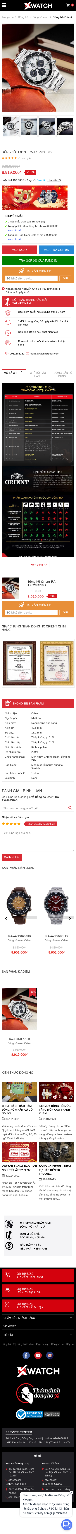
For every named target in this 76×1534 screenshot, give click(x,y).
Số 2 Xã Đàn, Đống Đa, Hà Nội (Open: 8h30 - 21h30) (57, 1472)
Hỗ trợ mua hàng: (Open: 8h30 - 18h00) (57, 1491)
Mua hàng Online (52, 1483)
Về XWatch (11, 1326)
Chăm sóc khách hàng (19, 1317)
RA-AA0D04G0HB (19, 938)
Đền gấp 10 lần (30, 1245)
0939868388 (14, 1480)
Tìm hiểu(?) (54, 180)
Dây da (70, 1344)
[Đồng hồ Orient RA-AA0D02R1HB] (56, 905)
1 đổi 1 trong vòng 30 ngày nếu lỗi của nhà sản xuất (43, 323)
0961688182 (17, 353)
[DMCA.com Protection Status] (52, 1415)
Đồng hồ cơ (57, 1344)
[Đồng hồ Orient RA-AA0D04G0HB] (19, 905)
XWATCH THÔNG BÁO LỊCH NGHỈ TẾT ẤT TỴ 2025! (19, 1168)
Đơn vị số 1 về (30, 1233)
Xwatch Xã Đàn (51, 1463)
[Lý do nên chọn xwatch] (38, 424)
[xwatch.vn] (38, 1371)
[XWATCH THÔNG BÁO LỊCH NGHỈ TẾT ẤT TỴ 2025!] (19, 1152)
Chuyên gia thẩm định (35, 1223)
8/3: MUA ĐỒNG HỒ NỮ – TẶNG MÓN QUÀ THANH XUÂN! (55, 1109)
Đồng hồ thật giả (32, 1226)
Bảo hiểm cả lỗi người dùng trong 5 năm (41, 311)
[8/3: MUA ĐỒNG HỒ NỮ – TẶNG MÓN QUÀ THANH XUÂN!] (56, 1092)
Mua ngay (19, 249)
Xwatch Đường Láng (18, 1463)
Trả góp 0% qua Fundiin (38, 260)
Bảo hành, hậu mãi (32, 1237)
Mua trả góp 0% (56, 249)
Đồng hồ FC (8, 1344)
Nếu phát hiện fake (33, 1248)
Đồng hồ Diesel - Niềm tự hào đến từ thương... (55, 1170)
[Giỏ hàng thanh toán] (68, 5)
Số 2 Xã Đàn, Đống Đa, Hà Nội (21, 1491)
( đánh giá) (24, 158)
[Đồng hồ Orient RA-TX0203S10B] (19, 1009)
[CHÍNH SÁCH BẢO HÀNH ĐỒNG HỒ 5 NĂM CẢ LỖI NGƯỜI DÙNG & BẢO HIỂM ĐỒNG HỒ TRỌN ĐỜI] (19, 1092)
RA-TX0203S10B (19, 1041)
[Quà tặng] (35, 199)
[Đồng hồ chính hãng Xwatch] (38, 5)
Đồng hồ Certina (25, 1344)
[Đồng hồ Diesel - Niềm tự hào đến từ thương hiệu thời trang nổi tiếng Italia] (56, 1152)
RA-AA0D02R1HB (56, 938)
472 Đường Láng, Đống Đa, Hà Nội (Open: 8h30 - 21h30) (21, 1472)
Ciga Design (42, 1344)
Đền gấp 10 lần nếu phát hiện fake (38, 331)
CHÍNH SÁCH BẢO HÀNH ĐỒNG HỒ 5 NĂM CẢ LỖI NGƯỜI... (17, 1109)
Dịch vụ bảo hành (16, 1483)
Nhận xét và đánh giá (15, 817)
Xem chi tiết (14, 230)
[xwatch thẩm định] (38, 1393)
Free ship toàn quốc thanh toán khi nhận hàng (41, 343)
